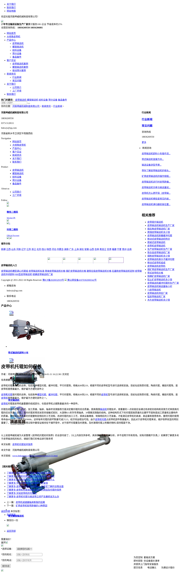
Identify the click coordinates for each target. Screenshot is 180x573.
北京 (39, 249)
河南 (18, 249)
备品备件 (62, 100)
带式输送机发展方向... (153, 159)
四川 (44, 249)
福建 (114, 249)
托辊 (10, 394)
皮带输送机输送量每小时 (159, 286)
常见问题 (147, 125)
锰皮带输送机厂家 (156, 296)
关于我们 (11, 4)
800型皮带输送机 (23, 274)
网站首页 (16, 141)
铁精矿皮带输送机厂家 (158, 276)
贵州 (124, 249)
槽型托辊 (41, 394)
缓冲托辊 (52, 394)
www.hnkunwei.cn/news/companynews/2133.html (35, 455)
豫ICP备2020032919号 (53, 280)
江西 (8, 249)
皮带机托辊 (100, 419)
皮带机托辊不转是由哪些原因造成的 (29, 473)
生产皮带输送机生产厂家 (159, 249)
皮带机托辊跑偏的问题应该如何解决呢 (31, 476)
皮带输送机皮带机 (156, 266)
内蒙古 (60, 249)
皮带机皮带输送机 (156, 246)
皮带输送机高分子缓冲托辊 (160, 259)
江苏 (28, 249)
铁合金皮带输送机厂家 (158, 252)
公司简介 (16, 192)
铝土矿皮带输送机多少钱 (159, 279)
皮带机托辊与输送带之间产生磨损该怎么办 (33, 496)
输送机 (103, 409)
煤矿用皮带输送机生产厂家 (160, 269)
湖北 (81, 249)
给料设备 (43, 100)
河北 (54, 249)
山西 (91, 249)
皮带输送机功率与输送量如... (156, 187)
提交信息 (6, 566)
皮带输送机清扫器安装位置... (156, 204)
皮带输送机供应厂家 (157, 293)
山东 (13, 249)
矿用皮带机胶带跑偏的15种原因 (31, 505)
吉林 (96, 249)
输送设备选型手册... (151, 165)
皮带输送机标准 (36, 271)
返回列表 (5, 511)
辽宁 (23, 249)
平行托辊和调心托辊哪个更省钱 (27, 483)
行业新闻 (57, 106)
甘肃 (109, 249)
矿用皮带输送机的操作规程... (156, 176)
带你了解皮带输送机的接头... (156, 170)
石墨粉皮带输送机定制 (123, 271)
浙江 (34, 249)
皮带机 (4, 394)
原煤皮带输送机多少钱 (158, 232)
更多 (144, 142)
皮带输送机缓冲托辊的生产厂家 (163, 283)
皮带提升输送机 (155, 222)
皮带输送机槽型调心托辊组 (14, 271)
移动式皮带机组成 (156, 262)
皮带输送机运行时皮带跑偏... (156, 182)
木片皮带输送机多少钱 (158, 300)
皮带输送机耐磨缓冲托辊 (159, 235)
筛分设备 (52, 100)
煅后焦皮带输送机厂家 (158, 229)
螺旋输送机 (32, 100)
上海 (76, 249)
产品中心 (16, 148)
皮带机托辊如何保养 (22, 444)
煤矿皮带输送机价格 (76, 271)
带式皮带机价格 (155, 273)
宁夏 (119, 249)
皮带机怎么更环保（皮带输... (156, 193)
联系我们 (11, 7)
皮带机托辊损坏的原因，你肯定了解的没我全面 (35, 486)
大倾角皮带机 (19, 145)
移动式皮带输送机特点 (158, 239)
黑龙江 (103, 249)
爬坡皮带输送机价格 (55, 271)
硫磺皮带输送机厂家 (43, 274)
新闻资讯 (46, 106)
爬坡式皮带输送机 (156, 242)
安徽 (86, 249)
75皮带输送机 (154, 290)
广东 (71, 249)
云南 (129, 249)
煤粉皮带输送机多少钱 (158, 256)
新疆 (3, 249)
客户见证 (16, 152)
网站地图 (11, 11)
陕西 (49, 249)
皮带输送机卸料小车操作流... (156, 153)
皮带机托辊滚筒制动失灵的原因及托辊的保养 (34, 490)
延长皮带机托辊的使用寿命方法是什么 (31, 479)
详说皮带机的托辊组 (22, 493)
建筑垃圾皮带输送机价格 (99, 271)
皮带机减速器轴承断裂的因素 (30, 502)
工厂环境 (16, 195)
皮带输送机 (20, 100)
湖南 (66, 249)
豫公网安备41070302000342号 (82, 280)
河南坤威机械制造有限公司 (26, 106)
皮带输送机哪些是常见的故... (156, 199)
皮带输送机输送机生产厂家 (160, 225)
